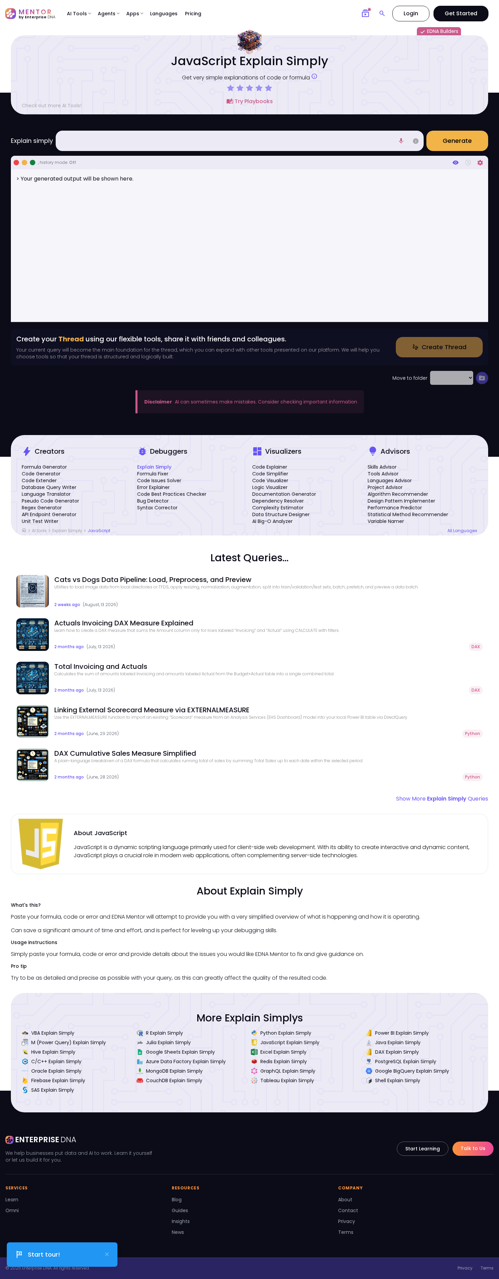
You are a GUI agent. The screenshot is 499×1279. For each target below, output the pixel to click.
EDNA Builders (439, 31)
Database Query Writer (49, 487)
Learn (11, 1199)
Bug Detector (153, 500)
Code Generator (41, 473)
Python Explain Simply (285, 1033)
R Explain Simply (164, 1033)
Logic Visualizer (270, 487)
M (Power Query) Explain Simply (68, 1042)
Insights (181, 1221)
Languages (164, 13)
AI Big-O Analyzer (272, 521)
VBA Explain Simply (52, 1033)
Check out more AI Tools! (51, 105)
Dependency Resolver (278, 500)
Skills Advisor (382, 467)
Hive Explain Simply (53, 1052)
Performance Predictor (395, 507)
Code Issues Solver (159, 480)
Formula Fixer (152, 473)
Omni (12, 1210)
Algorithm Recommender (398, 494)
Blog (177, 1199)
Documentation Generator (284, 494)
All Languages (462, 530)
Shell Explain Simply (397, 1080)
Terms (345, 1232)
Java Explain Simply (398, 1042)
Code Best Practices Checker (171, 494)
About (345, 1199)
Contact (348, 1210)
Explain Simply (154, 467)
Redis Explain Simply (283, 1061)
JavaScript (99, 530)
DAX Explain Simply (397, 1052)
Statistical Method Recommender (408, 514)
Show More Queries (442, 799)
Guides (180, 1210)
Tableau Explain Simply (287, 1080)
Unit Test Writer (40, 521)
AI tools (39, 530)
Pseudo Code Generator (50, 500)
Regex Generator (42, 507)
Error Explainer (153, 487)
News (178, 1232)
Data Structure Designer (281, 514)
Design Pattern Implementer (401, 500)
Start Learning (422, 1148)
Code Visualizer (270, 480)
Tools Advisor (383, 473)
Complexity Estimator (277, 507)
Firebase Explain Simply (58, 1080)
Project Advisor (385, 487)
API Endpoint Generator (49, 514)
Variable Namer (386, 521)
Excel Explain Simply (283, 1052)
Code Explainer (269, 467)
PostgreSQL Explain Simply (405, 1061)
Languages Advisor (390, 480)
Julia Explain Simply (168, 1042)
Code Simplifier (270, 473)
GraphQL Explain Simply (287, 1071)
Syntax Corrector (157, 507)
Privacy (346, 1221)
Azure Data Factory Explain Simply (186, 1061)
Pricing (193, 13)
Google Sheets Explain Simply (180, 1052)
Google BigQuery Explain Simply (412, 1071)
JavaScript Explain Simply (289, 1042)
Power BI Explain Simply (402, 1033)
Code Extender (39, 480)
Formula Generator (44, 467)
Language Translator (46, 494)
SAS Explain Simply (52, 1090)
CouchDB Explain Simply (174, 1080)
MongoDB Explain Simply (174, 1071)
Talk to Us (473, 1148)
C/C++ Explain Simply (56, 1061)
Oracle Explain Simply (56, 1071)
